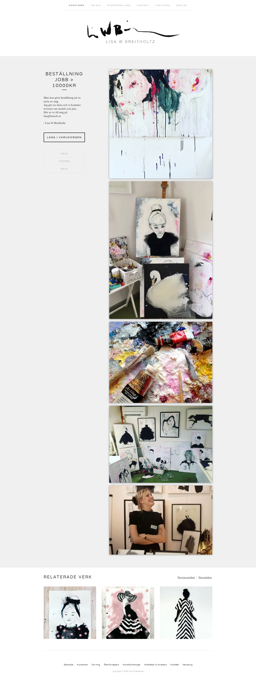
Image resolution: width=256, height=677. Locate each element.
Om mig (96, 5)
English (181, 5)
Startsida (68, 664)
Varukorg (163, 5)
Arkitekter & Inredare (155, 664)
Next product (205, 577)
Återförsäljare (119, 5)
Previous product (186, 577)
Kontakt (143, 5)
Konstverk (77, 5)
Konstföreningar (132, 664)
